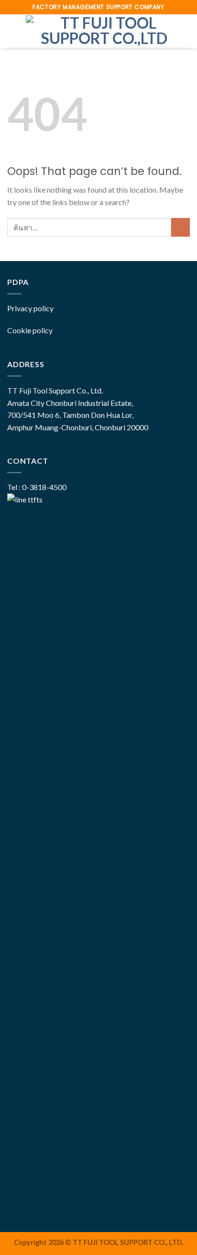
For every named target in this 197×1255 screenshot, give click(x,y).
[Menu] (13, 31)
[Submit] (180, 227)
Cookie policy (30, 330)
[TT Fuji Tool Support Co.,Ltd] (104, 31)
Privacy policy (30, 308)
